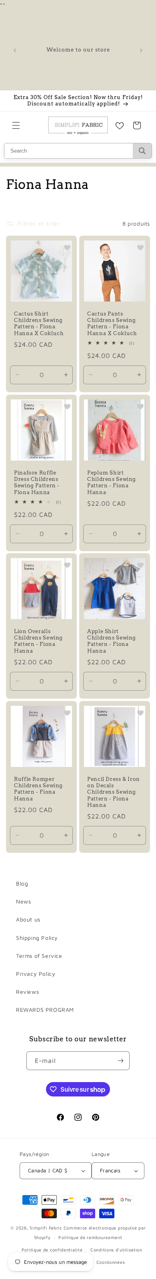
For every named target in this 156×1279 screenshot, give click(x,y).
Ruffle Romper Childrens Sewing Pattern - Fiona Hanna (38, 789)
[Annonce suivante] (141, 50)
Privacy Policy (35, 973)
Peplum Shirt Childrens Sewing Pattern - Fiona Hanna (111, 482)
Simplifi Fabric (46, 1227)
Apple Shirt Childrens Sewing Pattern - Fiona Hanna (111, 641)
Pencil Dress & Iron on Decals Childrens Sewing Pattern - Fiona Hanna (113, 792)
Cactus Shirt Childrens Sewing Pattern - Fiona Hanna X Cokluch (39, 323)
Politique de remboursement (90, 1237)
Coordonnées (110, 1262)
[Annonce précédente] (15, 50)
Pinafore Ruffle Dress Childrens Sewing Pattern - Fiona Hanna (37, 482)
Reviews (27, 991)
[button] (16, 125)
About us (28, 919)
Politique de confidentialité (52, 1249)
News (23, 901)
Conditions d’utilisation (116, 1249)
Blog (22, 883)
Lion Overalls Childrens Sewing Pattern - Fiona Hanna (38, 641)
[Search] (142, 150)
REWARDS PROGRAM (45, 1009)
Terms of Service (39, 955)
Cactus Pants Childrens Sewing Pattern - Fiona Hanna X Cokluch (112, 323)
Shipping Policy (37, 937)
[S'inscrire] (120, 1060)
